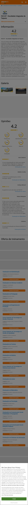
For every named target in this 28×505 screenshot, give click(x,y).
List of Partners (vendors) (7, 495)
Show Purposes (14, 502)
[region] (14, 484)
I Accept (14, 499)
